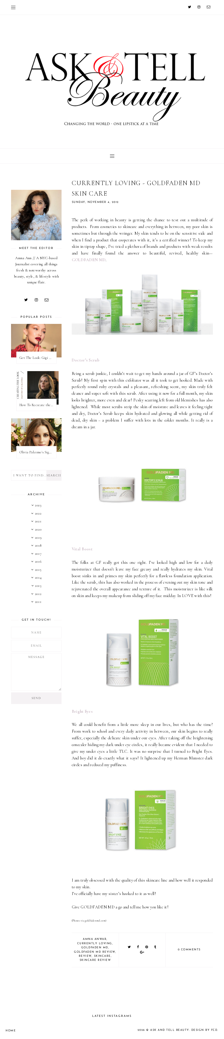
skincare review (95, 960)
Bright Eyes (82, 711)
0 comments (189, 949)
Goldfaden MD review (94, 952)
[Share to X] (129, 947)
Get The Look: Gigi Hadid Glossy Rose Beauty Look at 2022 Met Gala (38, 358)
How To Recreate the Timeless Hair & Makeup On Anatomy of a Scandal (38, 405)
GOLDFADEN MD (89, 259)
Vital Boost (82, 549)
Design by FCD (204, 1030)
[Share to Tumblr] (155, 947)
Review (85, 956)
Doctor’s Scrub (85, 360)
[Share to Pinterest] (146, 947)
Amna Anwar (94, 939)
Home (11, 1030)
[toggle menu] (13, 7)
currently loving (94, 943)
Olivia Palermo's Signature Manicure (38, 452)
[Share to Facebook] (138, 947)
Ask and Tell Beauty (169, 1030)
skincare (102, 956)
